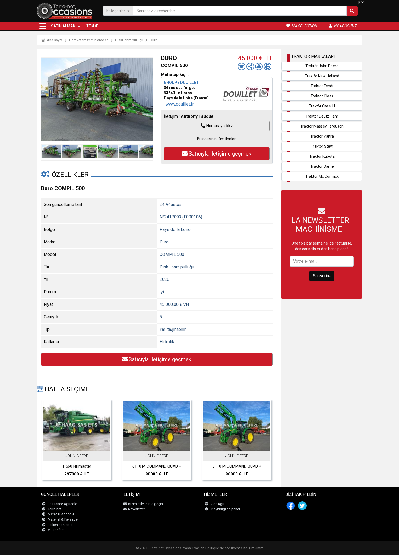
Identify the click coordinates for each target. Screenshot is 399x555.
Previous (46, 99)
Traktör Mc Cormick (322, 176)
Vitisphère (56, 530)
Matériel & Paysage (63, 519)
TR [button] (358, 2)
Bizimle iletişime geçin (145, 504)
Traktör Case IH (322, 106)
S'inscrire (322, 275)
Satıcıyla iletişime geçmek (220, 153)
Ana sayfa (54, 40)
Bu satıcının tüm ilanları (216, 139)
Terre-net (54, 509)
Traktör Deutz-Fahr (322, 116)
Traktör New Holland (322, 76)
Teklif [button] (92, 26)
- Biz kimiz (255, 548)
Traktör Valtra (322, 136)
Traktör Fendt (322, 86)
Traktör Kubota (322, 156)
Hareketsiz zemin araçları (89, 40)
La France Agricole (62, 504)
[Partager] (250, 66)
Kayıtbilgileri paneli (226, 509)
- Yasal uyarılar (192, 548)
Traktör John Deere (321, 66)
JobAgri (217, 504)
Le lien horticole (60, 525)
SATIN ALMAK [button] (63, 26)
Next (147, 99)
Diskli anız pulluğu (129, 40)
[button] (42, 26)
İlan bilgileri (79, 445)
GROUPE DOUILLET (181, 82)
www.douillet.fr (180, 104)
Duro (153, 40)
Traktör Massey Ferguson (322, 126)
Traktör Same (322, 166)
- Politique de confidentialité (225, 548)
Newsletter (136, 509)
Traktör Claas (322, 96)
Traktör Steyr (322, 146)
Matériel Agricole (61, 514)
